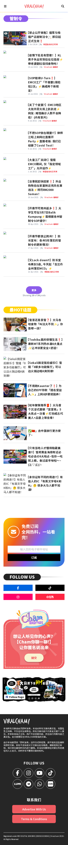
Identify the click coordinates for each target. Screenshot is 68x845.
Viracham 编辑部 (51, 67)
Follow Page (16, 697)
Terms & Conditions (34, 819)
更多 (34, 290)
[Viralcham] (34, 6)
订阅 (34, 557)
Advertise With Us (34, 809)
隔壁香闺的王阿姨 (50, 44)
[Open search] (63, 6)
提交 (34, 658)
